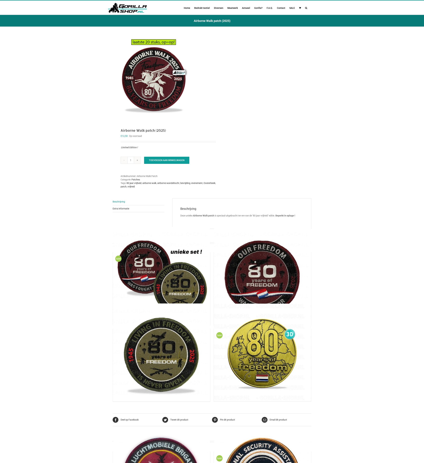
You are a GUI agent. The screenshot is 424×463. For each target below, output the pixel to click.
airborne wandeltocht (168, 183)
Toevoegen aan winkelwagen (167, 160)
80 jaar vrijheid (134, 183)
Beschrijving (119, 201)
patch (124, 186)
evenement (197, 183)
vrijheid (131, 186)
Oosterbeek (209, 183)
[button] (306, 8)
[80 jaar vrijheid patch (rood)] (262, 275)
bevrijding (185, 183)
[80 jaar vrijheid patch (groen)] (161, 352)
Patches (136, 179)
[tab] (138, 201)
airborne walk (149, 183)
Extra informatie (121, 208)
